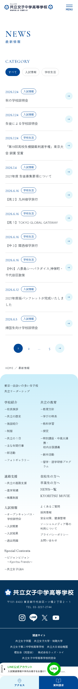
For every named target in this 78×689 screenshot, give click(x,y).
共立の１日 (14, 438)
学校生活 (50, 72)
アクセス (19, 685)
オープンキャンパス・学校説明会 (21, 516)
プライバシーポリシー (54, 534)
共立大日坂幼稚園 (57, 646)
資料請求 (58, 685)
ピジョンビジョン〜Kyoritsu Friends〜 (19, 559)
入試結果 (12, 533)
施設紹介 (12, 423)
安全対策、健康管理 (53, 518)
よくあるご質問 (50, 506)
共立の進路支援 (17, 483)
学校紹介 (10, 402)
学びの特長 (50, 416)
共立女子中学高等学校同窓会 (39, 658)
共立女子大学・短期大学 (48, 641)
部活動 (11, 453)
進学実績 (12, 490)
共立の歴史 (14, 416)
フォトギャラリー (18, 460)
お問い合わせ (48, 540)
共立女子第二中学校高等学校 (27, 646)
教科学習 (48, 423)
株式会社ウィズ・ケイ (51, 652)
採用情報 (46, 512)
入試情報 (30, 72)
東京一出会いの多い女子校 (21, 385)
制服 (10, 431)
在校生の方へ (50, 476)
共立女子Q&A (15, 569)
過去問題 (12, 541)
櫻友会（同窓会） (24, 652)
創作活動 (48, 454)
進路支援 (10, 476)
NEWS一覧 (48, 489)
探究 (46, 431)
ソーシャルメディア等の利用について (55, 526)
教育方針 (48, 409)
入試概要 (12, 526)
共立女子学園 (23, 641)
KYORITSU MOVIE (55, 495)
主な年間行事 (15, 445)
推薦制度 (12, 498)
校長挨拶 (12, 409)
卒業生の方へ (50, 482)
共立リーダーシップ (17, 391)
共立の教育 (48, 402)
